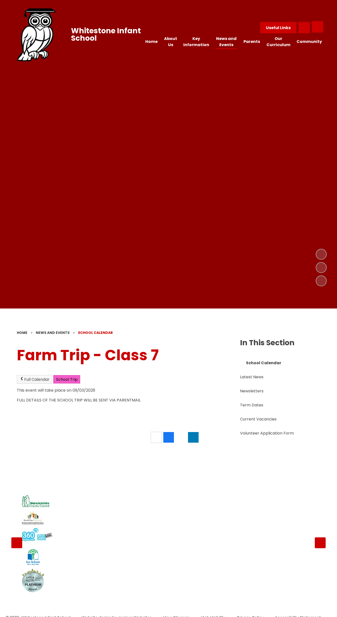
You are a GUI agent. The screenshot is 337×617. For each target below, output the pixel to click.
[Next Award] (320, 542)
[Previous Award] (16, 542)
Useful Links (278, 28)
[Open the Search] (304, 27)
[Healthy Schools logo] (33, 518)
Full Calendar (37, 379)
